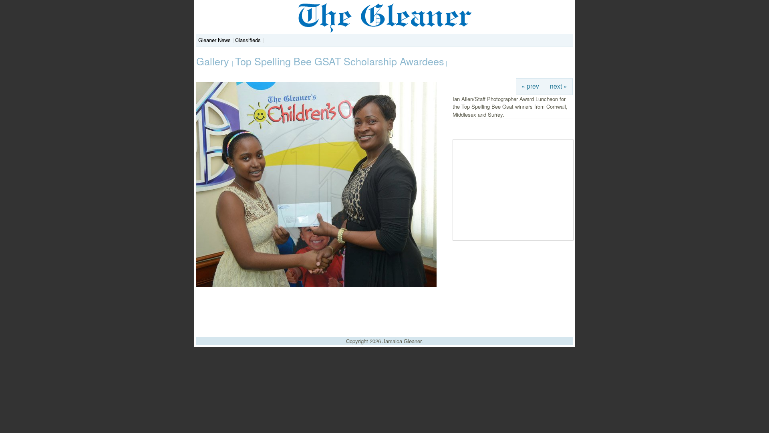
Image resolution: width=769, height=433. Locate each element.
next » (558, 85)
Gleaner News (214, 40)
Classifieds (248, 40)
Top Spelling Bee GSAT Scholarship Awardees (339, 61)
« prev (530, 85)
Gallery (214, 61)
